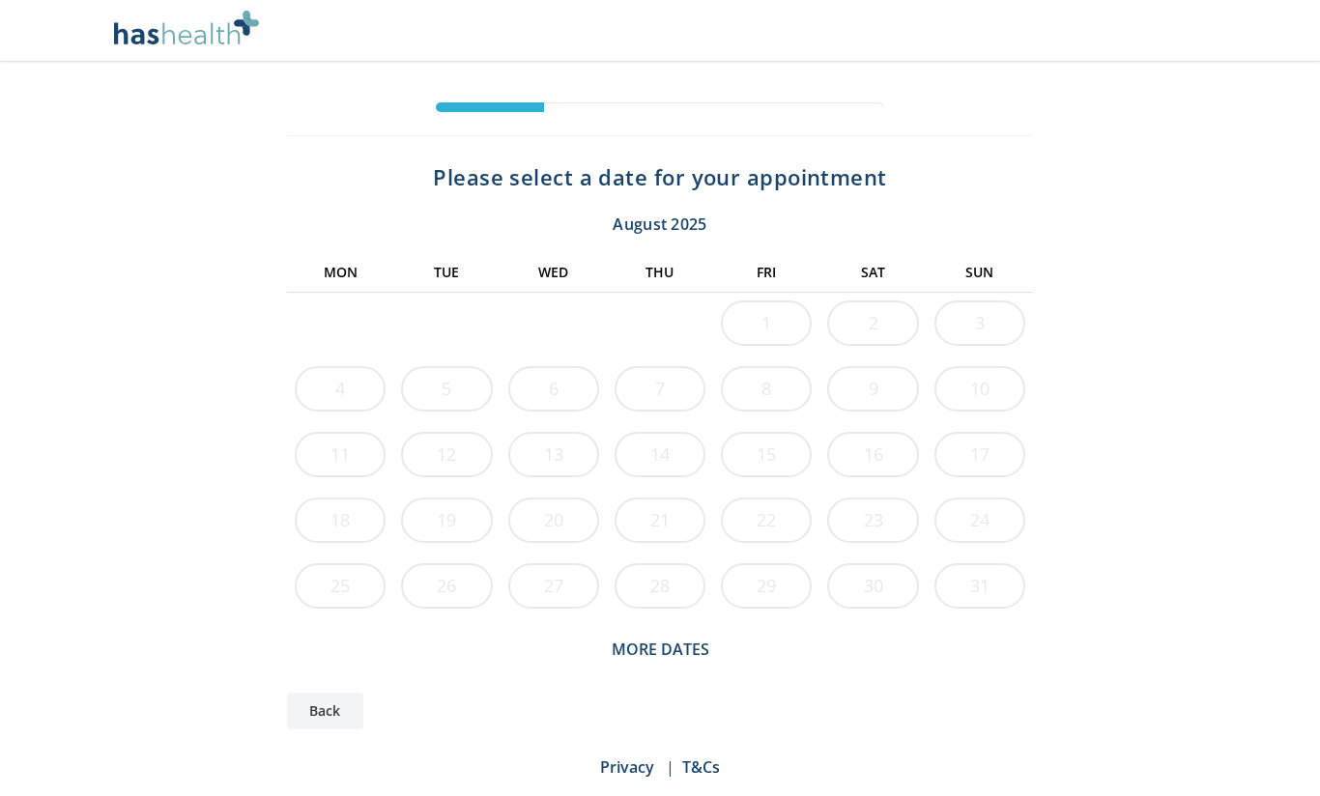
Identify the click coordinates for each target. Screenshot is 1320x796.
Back (324, 710)
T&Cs (701, 767)
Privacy (627, 767)
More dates (660, 649)
